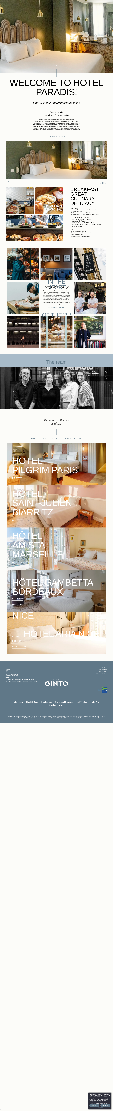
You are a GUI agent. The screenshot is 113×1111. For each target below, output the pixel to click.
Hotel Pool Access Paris (13, 716)
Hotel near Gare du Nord (24, 716)
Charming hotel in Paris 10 (71, 717)
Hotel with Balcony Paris (36, 716)
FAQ (7, 671)
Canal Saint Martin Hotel (27, 717)
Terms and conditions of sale (12, 674)
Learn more (100, 1107)
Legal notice (8, 675)
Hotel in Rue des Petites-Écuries (64, 716)
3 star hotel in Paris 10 (60, 717)
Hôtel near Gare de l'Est (78, 716)
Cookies (7, 677)
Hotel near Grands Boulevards (96, 717)
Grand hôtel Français (64, 702)
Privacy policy (15, 675)
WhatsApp (8, 669)
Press (7, 670)
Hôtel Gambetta (56, 705)
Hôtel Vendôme (81, 702)
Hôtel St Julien (32, 702)
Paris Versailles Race (89, 716)
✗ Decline (105, 1105)
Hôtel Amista (46, 702)
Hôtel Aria (95, 702)
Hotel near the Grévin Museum (49, 716)
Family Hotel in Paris (49, 717)
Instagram (8, 667)
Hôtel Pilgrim (18, 702)
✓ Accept (94, 1105)
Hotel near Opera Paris (83, 717)
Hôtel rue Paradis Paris (38, 717)
